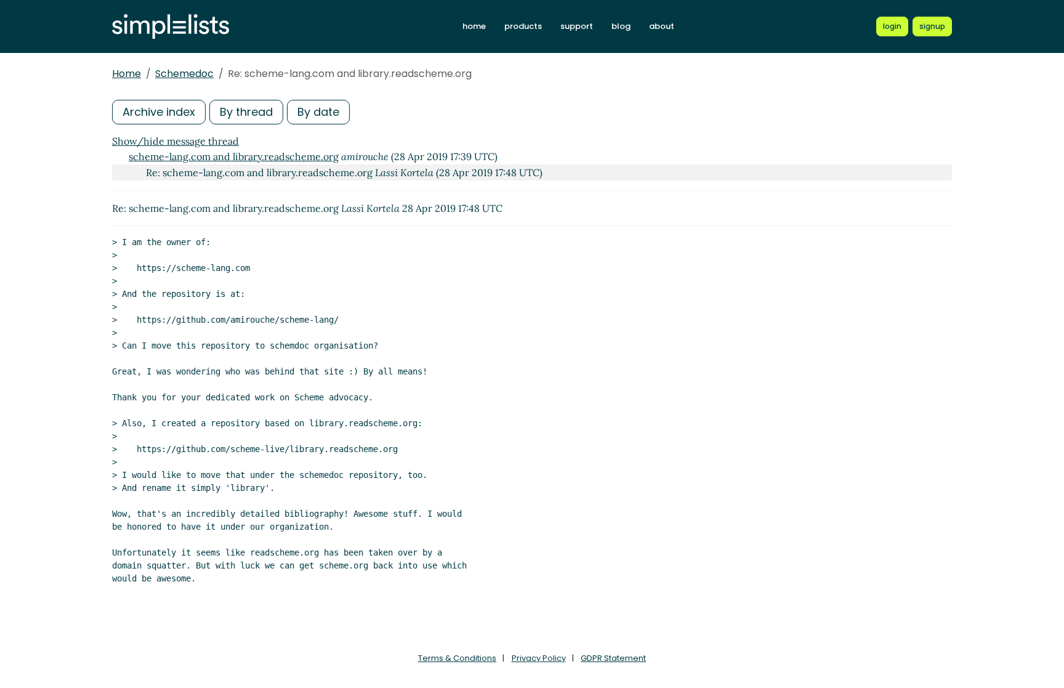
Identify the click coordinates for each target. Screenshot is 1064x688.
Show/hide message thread (175, 141)
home (474, 26)
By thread (246, 111)
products (523, 26)
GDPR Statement (613, 658)
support (576, 26)
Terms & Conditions (457, 658)
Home (126, 74)
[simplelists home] (170, 26)
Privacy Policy (539, 658)
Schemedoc (184, 74)
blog (621, 26)
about (661, 26)
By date (318, 111)
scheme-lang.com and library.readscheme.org (234, 156)
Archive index (159, 111)
